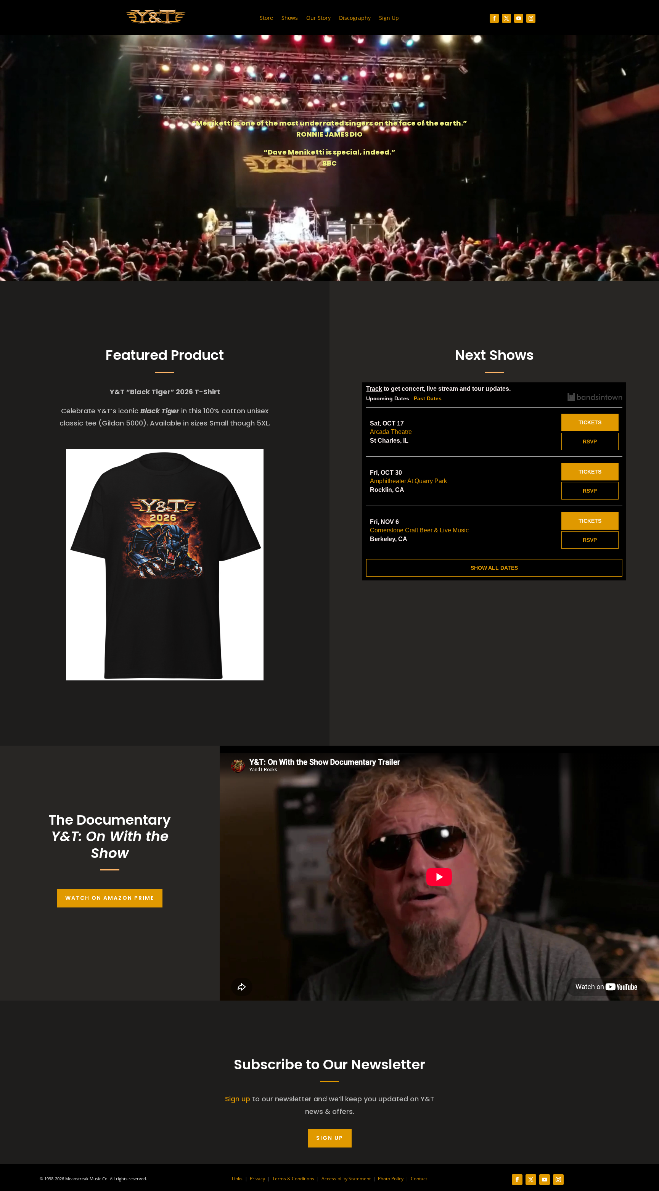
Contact (419, 1178)
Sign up (237, 1099)
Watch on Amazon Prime (109, 898)
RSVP (590, 441)
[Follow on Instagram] (530, 18)
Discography (355, 18)
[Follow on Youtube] (518, 18)
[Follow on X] (506, 18)
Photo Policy (390, 1178)
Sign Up (389, 18)
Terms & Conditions (293, 1178)
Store (266, 18)
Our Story (318, 18)
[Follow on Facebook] (494, 18)
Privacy (257, 1178)
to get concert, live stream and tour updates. (438, 388)
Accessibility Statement (346, 1178)
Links (237, 1178)
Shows (289, 18)
